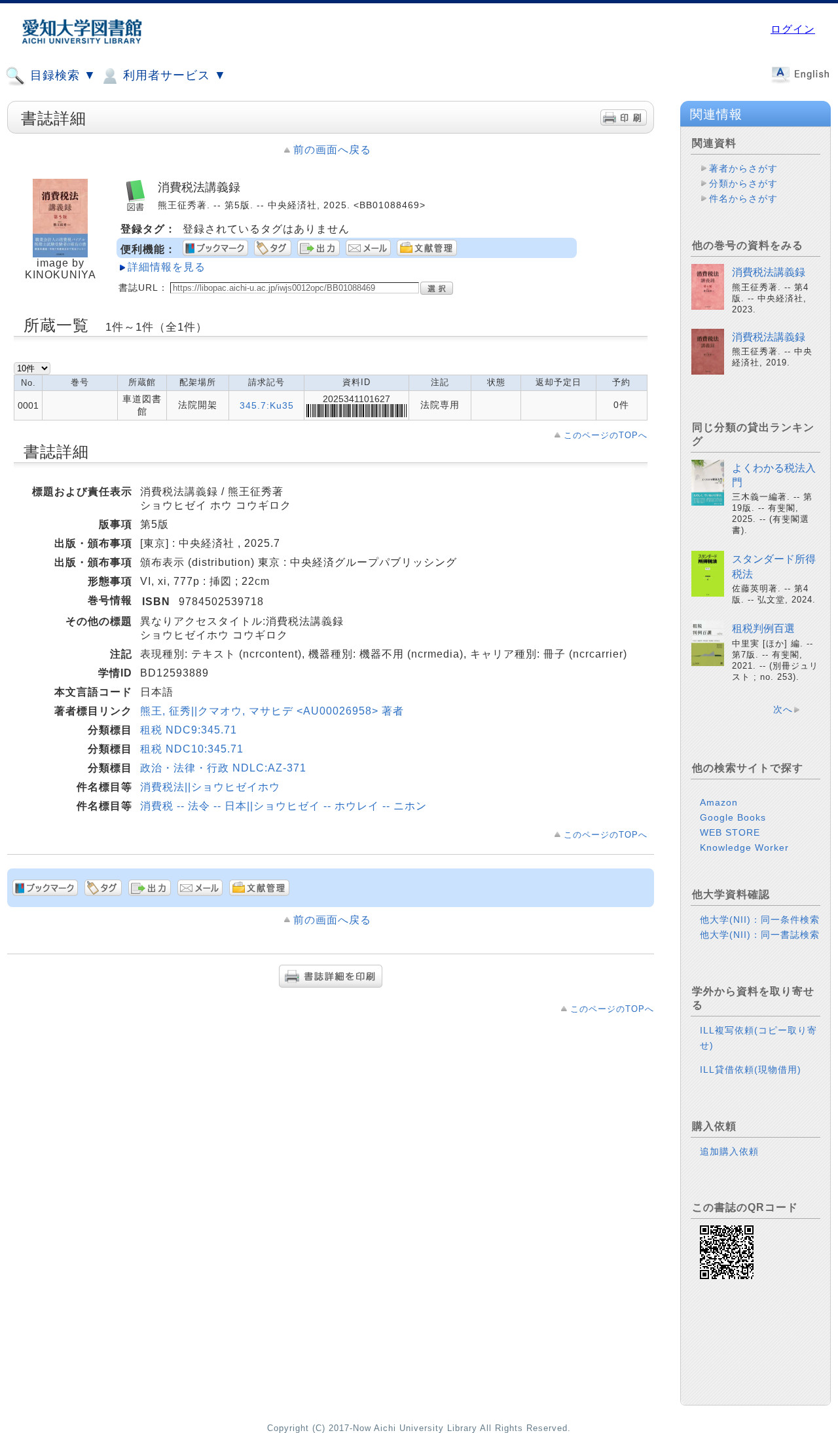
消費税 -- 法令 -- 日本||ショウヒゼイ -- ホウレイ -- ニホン (283, 805)
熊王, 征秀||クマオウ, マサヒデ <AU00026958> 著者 (272, 710)
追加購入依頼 (729, 1151)
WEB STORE (730, 832)
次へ (783, 709)
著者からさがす (743, 168)
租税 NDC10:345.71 (192, 748)
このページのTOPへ (605, 435)
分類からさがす (743, 183)
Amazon (719, 802)
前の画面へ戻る (332, 149)
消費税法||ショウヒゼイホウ (210, 786)
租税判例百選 (763, 628)
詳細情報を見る (167, 266)
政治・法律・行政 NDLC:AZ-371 (223, 767)
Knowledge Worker (744, 847)
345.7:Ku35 (267, 405)
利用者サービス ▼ (173, 75)
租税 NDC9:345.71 (188, 729)
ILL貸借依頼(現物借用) (750, 1069)
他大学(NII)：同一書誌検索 (760, 934)
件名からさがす (743, 198)
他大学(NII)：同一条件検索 (760, 919)
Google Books (733, 817)
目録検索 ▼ (61, 75)
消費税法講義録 (768, 272)
